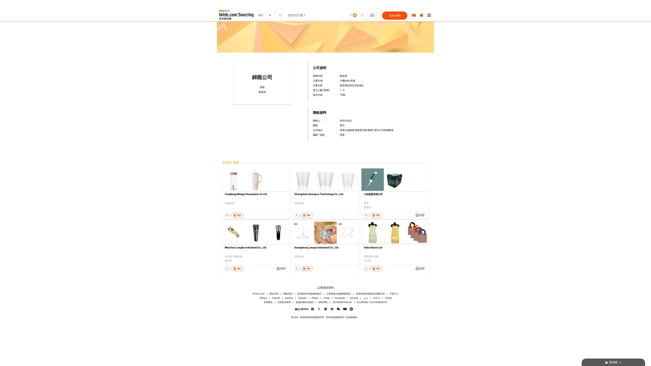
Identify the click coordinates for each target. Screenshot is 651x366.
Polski (327, 298)
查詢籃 (613, 362)
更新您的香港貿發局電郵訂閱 (370, 293)
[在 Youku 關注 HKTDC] (351, 309)
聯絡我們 (287, 293)
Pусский (354, 298)
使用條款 (268, 302)
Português (340, 298)
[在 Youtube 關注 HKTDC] (345, 309)
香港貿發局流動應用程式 (309, 293)
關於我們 (274, 293)
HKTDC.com (258, 293)
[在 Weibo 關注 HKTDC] (332, 309)
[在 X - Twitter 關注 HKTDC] (319, 309)
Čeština (263, 298)
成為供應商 (395, 15)
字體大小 (394, 293)
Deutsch (276, 298)
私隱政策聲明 (284, 302)
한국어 (376, 298)
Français (302, 298)
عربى (365, 298)
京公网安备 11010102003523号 (372, 302)
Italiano (315, 298)
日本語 (388, 298)
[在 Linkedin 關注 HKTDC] (325, 309)
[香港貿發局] (325, 287)
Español (289, 298)
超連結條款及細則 (305, 302)
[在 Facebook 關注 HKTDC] (312, 309)
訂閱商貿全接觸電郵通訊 (339, 293)
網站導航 (323, 302)
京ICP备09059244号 (342, 302)
